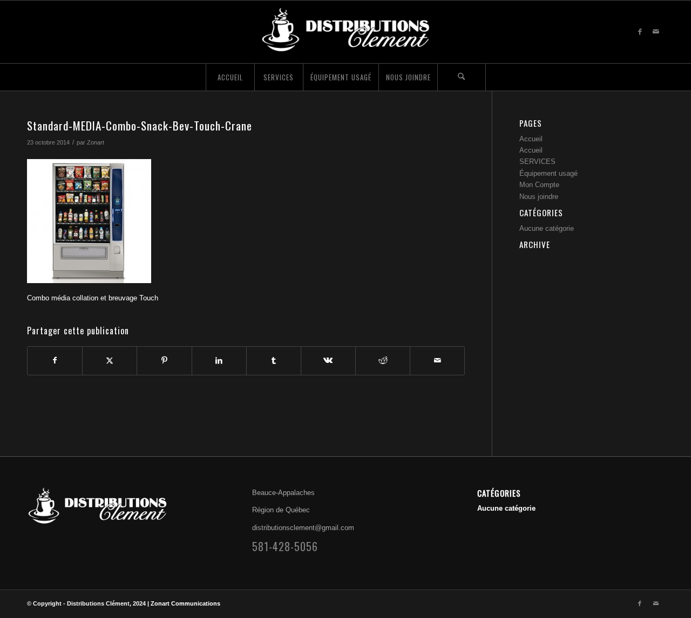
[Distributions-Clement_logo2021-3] (345, 32)
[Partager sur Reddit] (383, 360)
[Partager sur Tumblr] (274, 360)
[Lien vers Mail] (656, 32)
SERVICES (537, 161)
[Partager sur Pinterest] (164, 360)
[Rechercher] (461, 77)
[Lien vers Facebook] (640, 32)
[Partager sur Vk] (328, 360)
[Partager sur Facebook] (55, 360)
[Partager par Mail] (437, 360)
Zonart (95, 142)
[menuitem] (230, 77)
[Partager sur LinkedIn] (219, 360)
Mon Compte (539, 185)
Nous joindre (538, 197)
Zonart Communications (185, 603)
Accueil (531, 139)
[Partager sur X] (110, 360)
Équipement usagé (548, 173)
